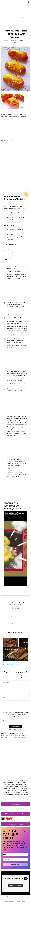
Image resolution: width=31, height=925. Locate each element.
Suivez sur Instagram (16, 885)
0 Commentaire (14, 40)
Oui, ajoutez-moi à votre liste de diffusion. (16, 721)
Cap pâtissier (22, 614)
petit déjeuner (16, 616)
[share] (25, 649)
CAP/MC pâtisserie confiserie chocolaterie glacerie (14, 25)
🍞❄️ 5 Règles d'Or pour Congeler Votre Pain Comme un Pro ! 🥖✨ (15, 649)
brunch (14, 614)
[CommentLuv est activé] (16, 729)
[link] (5, 649)
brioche (8, 614)
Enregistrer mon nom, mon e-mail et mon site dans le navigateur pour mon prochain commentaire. (15, 714)
